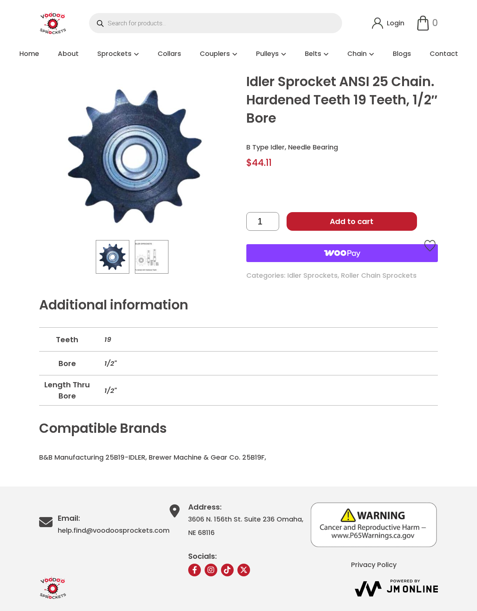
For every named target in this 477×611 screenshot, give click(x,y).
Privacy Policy (374, 564)
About (68, 53)
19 (107, 339)
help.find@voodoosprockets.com (114, 530)
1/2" (110, 363)
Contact (444, 53)
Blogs (402, 53)
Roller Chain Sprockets (379, 275)
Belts (313, 53)
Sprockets (114, 53)
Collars (169, 53)
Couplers (215, 53)
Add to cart (351, 221)
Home (29, 53)
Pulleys (267, 53)
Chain (357, 53)
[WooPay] (342, 253)
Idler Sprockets (312, 275)
